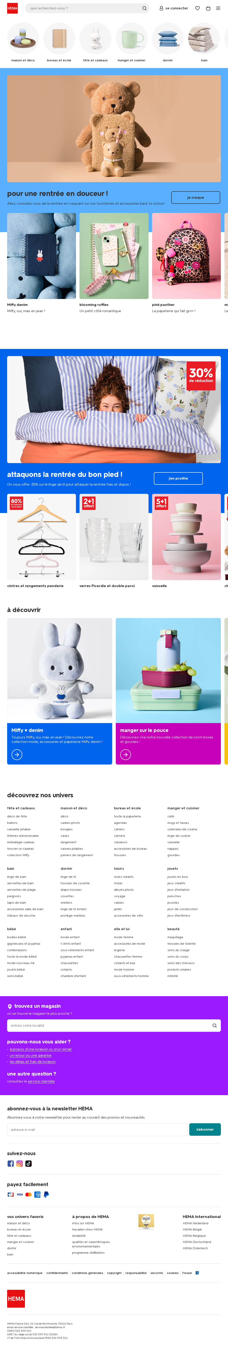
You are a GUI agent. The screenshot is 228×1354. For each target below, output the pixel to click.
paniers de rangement (77, 855)
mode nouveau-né (21, 963)
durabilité (79, 1236)
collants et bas (124, 963)
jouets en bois (177, 877)
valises (119, 903)
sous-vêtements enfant (77, 950)
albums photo (124, 890)
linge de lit (68, 877)
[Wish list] (197, 8)
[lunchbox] (168, 691)
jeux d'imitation (178, 890)
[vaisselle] (186, 541)
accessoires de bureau (130, 849)
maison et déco (18, 1223)
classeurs (120, 842)
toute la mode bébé (22, 956)
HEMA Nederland (195, 1223)
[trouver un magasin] (214, 1025)
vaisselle (173, 842)
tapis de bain (16, 903)
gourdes (173, 855)
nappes (172, 849)
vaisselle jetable (19, 829)
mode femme (123, 937)
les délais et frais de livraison (33, 1061)
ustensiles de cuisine (182, 829)
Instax (118, 883)
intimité (172, 976)
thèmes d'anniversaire (23, 836)
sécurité (157, 1273)
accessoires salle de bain (25, 909)
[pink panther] (186, 263)
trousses (120, 855)
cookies (173, 1273)
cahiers (119, 829)
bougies (66, 829)
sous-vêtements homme (131, 976)
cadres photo (70, 823)
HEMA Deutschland (197, 1242)
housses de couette (75, 883)
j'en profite (114, 431)
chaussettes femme (128, 956)
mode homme (124, 969)
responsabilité (136, 1273)
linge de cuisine (178, 836)
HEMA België (192, 1229)
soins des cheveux (181, 963)
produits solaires (179, 969)
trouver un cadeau (20, 849)
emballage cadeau (21, 842)
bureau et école (19, 1229)
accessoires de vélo (128, 915)
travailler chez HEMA (87, 1229)
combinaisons (17, 950)
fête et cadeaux (19, 1236)
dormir (11, 1248)
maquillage (175, 937)
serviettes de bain (20, 883)
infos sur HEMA (83, 1223)
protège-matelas (73, 915)
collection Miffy (18, 855)
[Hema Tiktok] (28, 1163)
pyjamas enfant (72, 956)
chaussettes (69, 963)
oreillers (66, 903)
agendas (120, 823)
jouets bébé (16, 969)
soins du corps (177, 956)
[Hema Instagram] (19, 1163)
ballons (12, 823)
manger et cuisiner (20, 1242)
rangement (68, 842)
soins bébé (15, 976)
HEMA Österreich (195, 1248)
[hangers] (41, 541)
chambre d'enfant (73, 976)
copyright (114, 1273)
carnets (119, 836)
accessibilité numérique (25, 1273)
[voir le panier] (208, 8)
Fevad (186, 1273)
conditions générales (87, 1273)
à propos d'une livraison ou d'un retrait (41, 1049)
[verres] (113, 541)
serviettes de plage (21, 890)
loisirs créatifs (123, 877)
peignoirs (14, 896)
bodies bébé (16, 937)
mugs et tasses (178, 823)
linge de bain (16, 877)
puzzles (173, 903)
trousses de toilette (181, 944)
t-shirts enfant (71, 944)
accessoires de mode (129, 944)
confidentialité (57, 1273)
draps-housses (71, 890)
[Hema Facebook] (11, 1163)
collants (66, 969)
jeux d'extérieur (178, 915)
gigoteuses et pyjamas (23, 944)
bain (10, 1254)
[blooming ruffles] (113, 263)
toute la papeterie (127, 816)
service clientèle (41, 1081)
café (170, 816)
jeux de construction (182, 909)
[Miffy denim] (41, 263)
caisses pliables (72, 849)
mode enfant (70, 937)
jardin (118, 909)
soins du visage (178, 950)
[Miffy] (59, 691)
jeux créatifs (176, 883)
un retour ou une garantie (30, 1055)
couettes (67, 896)
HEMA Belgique (194, 1236)
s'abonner (205, 1129)
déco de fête (17, 816)
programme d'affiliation (88, 1253)
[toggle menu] (218, 8)
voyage (119, 896)
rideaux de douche (21, 915)
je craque (114, 150)
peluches (174, 896)
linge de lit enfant (73, 909)
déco (64, 816)
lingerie (119, 950)
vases (65, 836)
